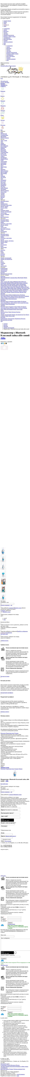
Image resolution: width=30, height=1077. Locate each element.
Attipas (11, 281)
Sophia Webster (9, 291)
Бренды (2, 280)
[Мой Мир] (6, 343)
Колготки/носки (13, 298)
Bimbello (9, 283)
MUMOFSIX (6, 277)
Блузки (8, 308)
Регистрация (8, 841)
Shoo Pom (14, 289)
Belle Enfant (19, 283)
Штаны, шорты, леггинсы (16, 308)
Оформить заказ (17, 608)
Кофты (10, 294)
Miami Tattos (10, 287)
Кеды (6, 312)
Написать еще (4, 965)
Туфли (9, 312)
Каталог (5, 325)
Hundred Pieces (4, 285)
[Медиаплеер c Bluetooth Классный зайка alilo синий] (10, 377)
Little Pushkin (14, 285)
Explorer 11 (6, 24)
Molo (2, 277)
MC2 (14, 287)
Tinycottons (15, 291)
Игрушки (3, 317)
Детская (3, 313)
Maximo (22, 292)
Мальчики (3, 300)
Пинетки (3, 312)
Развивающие (4, 318)
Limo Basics (21, 285)
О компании (9, 45)
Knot (25, 292)
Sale (2, 321)
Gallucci (17, 284)
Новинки (3, 276)
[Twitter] (3, 343)
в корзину (11, 608)
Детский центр (4, 81)
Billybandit (13, 283)
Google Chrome (7, 20)
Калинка (17, 292)
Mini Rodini (20, 277)
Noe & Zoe (24, 288)
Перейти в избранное (22, 631)
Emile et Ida (6, 284)
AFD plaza (3, 875)
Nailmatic (19, 288)
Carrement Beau (13, 277)
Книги (27, 314)
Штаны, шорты (10, 296)
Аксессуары (18, 297)
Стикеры (3, 316)
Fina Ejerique (12, 284)
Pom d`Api (8, 289)
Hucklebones (23, 284)
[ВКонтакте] (1, 343)
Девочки (3, 305)
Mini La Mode (4, 288)
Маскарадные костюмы (6, 320)
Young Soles (3, 292)
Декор (6, 316)
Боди (22, 296)
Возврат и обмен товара (12, 53)
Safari (4, 26)
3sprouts (13, 292)
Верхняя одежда (5, 294)
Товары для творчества (17, 314)
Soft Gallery (19, 289)
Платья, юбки (17, 296)
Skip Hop (3, 291)
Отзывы (8, 57)
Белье (15, 302)
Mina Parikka (11, 288)
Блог (7, 60)
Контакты (8, 48)
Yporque (9, 292)
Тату (24, 314)
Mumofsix (18, 287)
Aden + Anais (4, 281)
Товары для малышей (9, 297)
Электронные (11, 318)
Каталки (23, 318)
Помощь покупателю (11, 52)
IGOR (9, 285)
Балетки (18, 312)
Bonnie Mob (3, 283)
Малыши (3, 293)
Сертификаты (9, 55)
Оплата (8, 49)
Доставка (8, 51)
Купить (2, 605)
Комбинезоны (16, 294)
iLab (18, 1075)
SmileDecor (25, 289)
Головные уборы (13, 301)
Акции (8, 47)
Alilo (8, 281)
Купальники (12, 304)
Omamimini (3, 289)
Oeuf (28, 288)
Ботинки (14, 312)
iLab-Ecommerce (21, 1074)
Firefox (5, 22)
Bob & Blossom (22, 281)
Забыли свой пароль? (10, 836)
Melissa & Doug (25, 287)
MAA (5, 287)
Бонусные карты (10, 56)
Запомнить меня (7, 839)
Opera (4, 23)
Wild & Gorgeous (22, 291)
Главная (5, 323)
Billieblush (15, 281)
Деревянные (18, 318)
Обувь (6, 298)
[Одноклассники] (4, 343)
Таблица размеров (10, 59)
